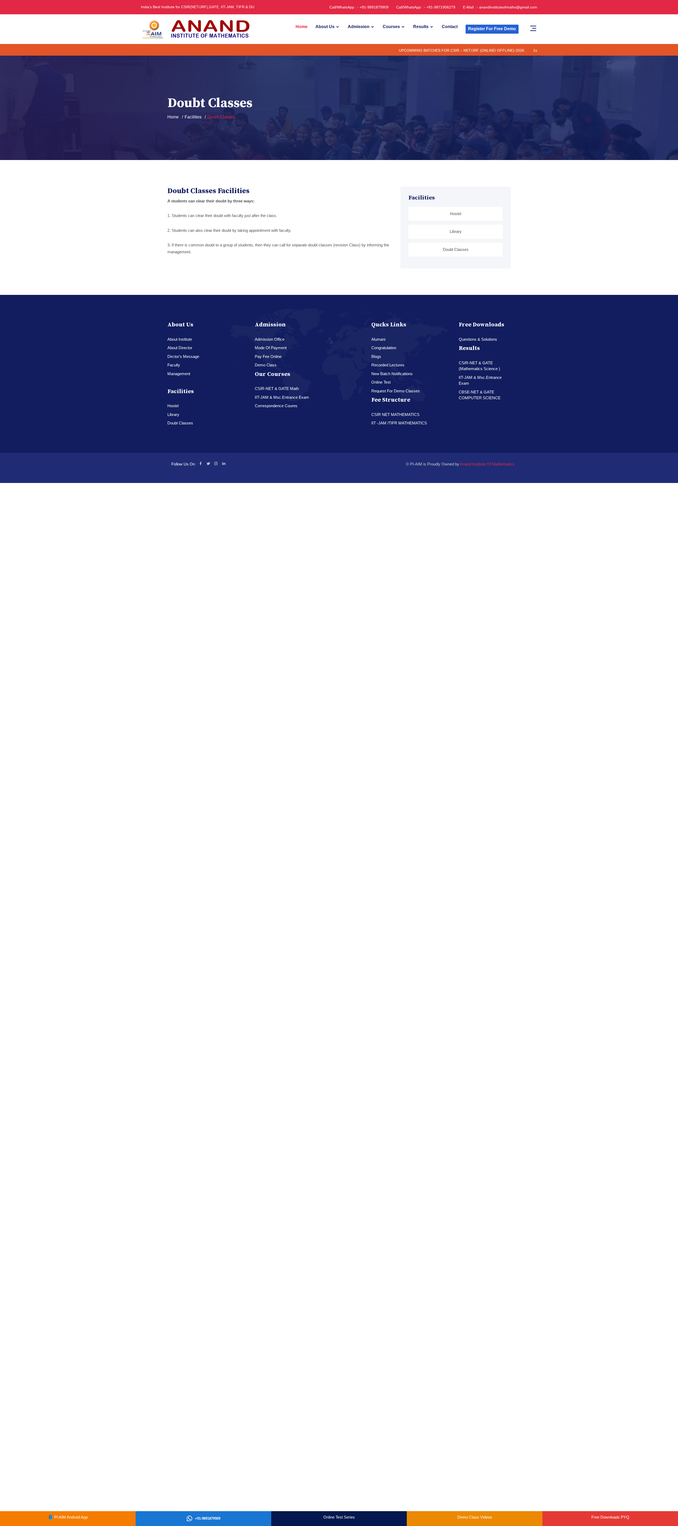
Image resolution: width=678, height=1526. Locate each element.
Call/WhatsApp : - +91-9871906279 (425, 7)
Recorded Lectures (387, 365)
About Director (179, 347)
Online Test (381, 382)
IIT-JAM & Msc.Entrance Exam (282, 397)
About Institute (179, 339)
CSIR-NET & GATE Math (277, 388)
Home (301, 27)
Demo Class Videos (474, 1517)
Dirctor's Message (183, 356)
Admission (358, 27)
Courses (391, 27)
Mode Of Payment (271, 347)
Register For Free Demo (492, 28)
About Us (324, 27)
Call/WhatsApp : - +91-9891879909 (359, 7)
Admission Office (269, 339)
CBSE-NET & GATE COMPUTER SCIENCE (480, 395)
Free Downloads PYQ (610, 1517)
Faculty (173, 365)
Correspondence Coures (276, 405)
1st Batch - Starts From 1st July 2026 (522, 50)
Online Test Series (339, 1517)
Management (178, 373)
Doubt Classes (456, 249)
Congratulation (383, 347)
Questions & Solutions (478, 339)
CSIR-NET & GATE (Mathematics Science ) (479, 366)
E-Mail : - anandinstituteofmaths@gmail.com (500, 7)
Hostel (455, 213)
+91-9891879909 (207, 1518)
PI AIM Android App (71, 1517)
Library (456, 231)
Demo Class (265, 365)
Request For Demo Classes (395, 391)
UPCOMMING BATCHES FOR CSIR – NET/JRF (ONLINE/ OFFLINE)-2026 (419, 50)
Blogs (376, 356)
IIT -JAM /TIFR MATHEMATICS (399, 423)
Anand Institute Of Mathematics (487, 464)
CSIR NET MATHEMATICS (395, 414)
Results (421, 27)
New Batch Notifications (392, 373)
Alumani (378, 339)
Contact (450, 27)
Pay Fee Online (268, 356)
